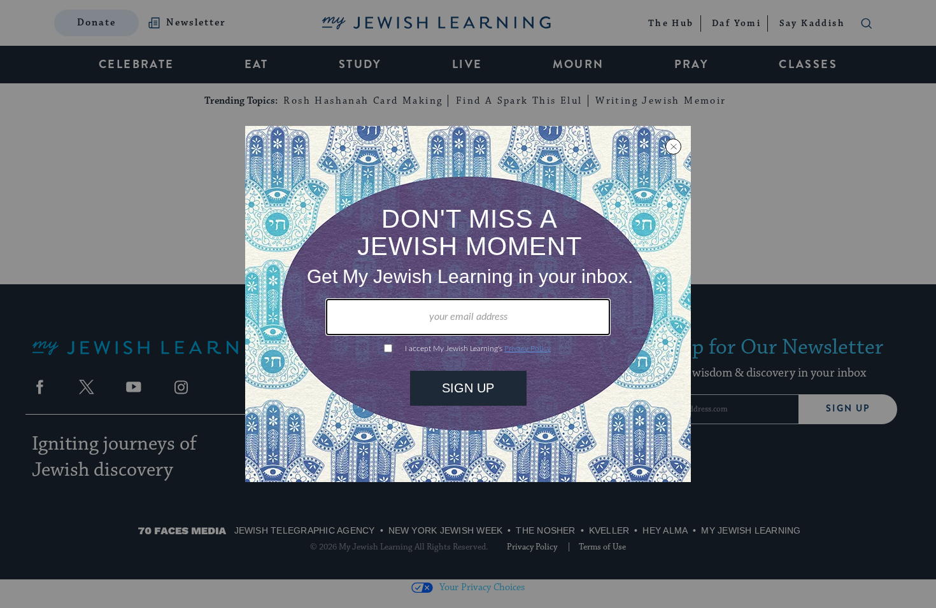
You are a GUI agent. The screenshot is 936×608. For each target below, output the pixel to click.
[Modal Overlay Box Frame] (468, 304)
